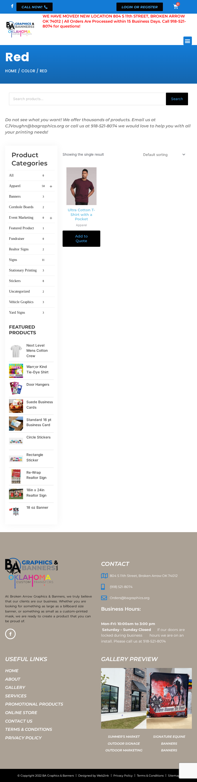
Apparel (30, 186)
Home (11, 71)
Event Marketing (30, 218)
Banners (26, 196)
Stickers (26, 281)
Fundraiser (26, 239)
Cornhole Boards (26, 207)
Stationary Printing (26, 270)
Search (177, 99)
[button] (187, 41)
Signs (27, 260)
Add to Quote (81, 238)
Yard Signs (26, 312)
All (26, 175)
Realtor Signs (26, 249)
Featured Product (26, 228)
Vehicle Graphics (26, 302)
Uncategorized (26, 291)
